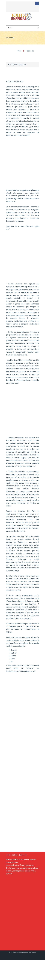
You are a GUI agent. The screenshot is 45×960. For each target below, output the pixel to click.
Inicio (19, 51)
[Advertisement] (22, 162)
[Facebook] (37, 3)
